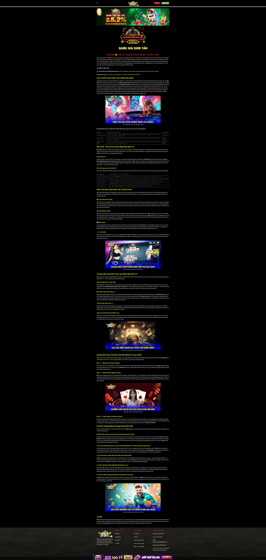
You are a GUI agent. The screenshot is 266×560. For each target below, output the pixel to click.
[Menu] (97, 3)
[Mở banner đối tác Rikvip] (152, 557)
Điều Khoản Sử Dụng (139, 543)
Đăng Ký (117, 533)
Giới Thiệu (136, 533)
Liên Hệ (136, 537)
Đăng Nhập (118, 537)
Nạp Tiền (117, 540)
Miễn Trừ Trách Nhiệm (139, 546)
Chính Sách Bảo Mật (139, 540)
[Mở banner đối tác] (113, 557)
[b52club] (133, 3)
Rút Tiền (117, 543)
